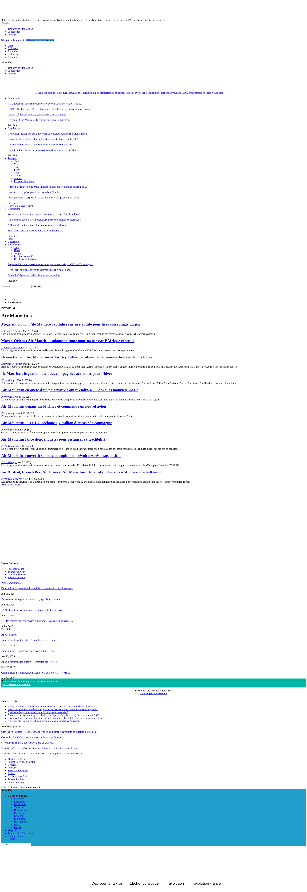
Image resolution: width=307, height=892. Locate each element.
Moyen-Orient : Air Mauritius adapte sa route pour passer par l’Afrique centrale (67, 341)
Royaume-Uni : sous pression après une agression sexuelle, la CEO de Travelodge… (50, 264)
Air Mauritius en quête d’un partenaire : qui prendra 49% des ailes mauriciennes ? (69, 390)
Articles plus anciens (11, 484)
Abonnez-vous (15, 836)
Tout (16, 161)
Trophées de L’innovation (21, 833)
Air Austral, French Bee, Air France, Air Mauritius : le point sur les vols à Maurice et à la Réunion (82, 472)
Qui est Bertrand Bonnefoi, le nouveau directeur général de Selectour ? (43, 150)
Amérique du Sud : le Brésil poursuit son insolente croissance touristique (44, 219)
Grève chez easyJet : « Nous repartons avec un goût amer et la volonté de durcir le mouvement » (49, 731)
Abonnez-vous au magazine (40, 40)
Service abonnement (18, 770)
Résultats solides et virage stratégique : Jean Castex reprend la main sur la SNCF (41, 753)
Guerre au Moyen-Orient (20, 206)
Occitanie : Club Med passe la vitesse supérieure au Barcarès (38, 120)
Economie (19, 798)
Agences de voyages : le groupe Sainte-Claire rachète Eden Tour (40, 144)
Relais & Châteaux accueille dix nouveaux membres (34, 275)
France (11, 238)
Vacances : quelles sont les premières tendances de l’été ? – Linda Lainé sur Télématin (51, 706)
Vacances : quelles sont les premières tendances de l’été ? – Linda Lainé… (45, 214)
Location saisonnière (24, 256)
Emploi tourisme (16, 782)
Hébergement (14, 244)
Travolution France (17, 779)
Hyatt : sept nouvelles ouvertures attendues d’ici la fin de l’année (40, 269)
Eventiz (11, 773)
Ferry (17, 169)
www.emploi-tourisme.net (17, 684)
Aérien (17, 175)
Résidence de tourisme (25, 259)
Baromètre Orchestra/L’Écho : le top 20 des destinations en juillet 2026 (43, 139)
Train (16, 172)
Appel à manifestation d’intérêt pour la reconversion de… (30, 640)
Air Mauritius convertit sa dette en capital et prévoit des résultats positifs (61, 456)
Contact (12, 839)
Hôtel (17, 250)
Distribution (14, 128)
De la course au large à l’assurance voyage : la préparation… (31, 599)
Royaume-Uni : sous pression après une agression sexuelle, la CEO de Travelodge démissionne (56, 718)
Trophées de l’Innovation (20, 28)
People (17, 827)
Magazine (13, 830)
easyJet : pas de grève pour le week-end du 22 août (33, 192)
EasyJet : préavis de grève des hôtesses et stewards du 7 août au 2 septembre (39, 748)
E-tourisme (13, 241)
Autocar (18, 178)
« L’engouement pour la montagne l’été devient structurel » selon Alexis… (45, 103)
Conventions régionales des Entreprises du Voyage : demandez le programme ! (47, 133)
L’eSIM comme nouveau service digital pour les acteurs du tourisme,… (37, 621)
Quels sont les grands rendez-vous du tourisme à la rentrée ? (38, 712)
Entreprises (19, 813)
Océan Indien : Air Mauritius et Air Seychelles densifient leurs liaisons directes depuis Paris (76, 357)
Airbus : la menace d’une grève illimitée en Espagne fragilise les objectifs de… (47, 186)
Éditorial (18, 815)
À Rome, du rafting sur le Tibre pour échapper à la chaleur (37, 225)
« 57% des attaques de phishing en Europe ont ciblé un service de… (35, 610)
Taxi (16, 167)
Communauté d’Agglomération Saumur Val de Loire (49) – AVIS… (35, 672)
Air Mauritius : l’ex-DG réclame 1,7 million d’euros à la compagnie (56, 423)
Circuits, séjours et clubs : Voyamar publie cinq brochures (37, 114)
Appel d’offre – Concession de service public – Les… (28, 651)
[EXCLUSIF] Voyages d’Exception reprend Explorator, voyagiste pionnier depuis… (50, 109)
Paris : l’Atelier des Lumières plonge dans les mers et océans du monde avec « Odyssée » (53, 709)
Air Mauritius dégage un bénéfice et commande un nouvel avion (53, 406)
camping (18, 253)
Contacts (12, 764)
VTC (16, 164)
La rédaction (14, 31)
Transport (12, 158)
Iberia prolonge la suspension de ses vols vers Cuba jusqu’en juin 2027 (43, 197)
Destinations (14, 208)
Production (13, 98)
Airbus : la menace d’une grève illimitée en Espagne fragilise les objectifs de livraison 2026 (53, 715)
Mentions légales (16, 759)
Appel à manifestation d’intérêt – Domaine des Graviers (29, 661)
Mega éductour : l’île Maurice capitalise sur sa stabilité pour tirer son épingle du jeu (70, 324)
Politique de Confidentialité (21, 761)
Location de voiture (24, 181)
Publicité (12, 34)
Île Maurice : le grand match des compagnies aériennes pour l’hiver (56, 373)
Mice (16, 824)
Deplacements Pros (17, 776)
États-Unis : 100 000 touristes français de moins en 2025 (36, 230)
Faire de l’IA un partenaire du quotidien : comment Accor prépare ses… (37, 588)
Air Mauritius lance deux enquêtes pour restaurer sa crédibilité (53, 439)
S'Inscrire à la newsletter (13, 40)
